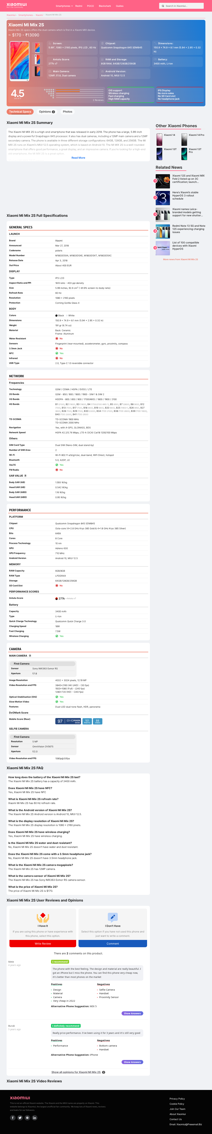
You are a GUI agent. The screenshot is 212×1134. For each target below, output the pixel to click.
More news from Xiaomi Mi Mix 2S (180, 259)
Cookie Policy (177, 1103)
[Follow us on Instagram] (27, 1117)
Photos (67, 111)
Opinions (46, 111)
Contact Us (176, 1119)
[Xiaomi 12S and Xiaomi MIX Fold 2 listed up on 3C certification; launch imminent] (180, 181)
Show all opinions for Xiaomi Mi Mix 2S (78, 1072)
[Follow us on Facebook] (13, 1117)
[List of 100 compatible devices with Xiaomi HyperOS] (180, 248)
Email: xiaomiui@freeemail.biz (186, 1124)
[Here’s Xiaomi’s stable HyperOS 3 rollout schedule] (180, 198)
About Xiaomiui (178, 1114)
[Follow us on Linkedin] (34, 1117)
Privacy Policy (177, 1098)
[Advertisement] (78, 187)
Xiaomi (58, 240)
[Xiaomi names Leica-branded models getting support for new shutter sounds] (180, 215)
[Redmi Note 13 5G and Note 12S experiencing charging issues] (180, 231)
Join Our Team (177, 1109)
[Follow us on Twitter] (20, 1117)
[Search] (163, 6)
